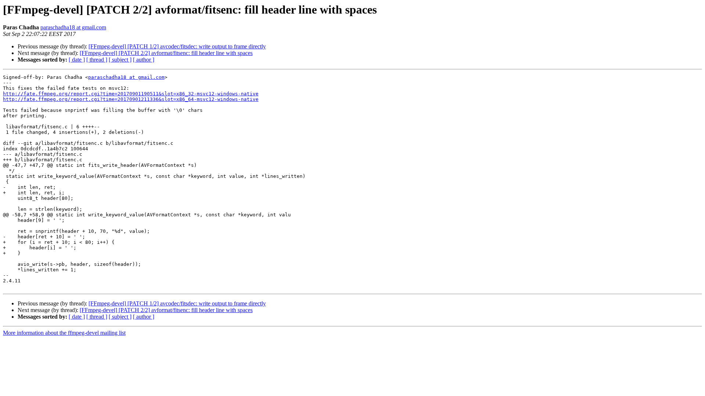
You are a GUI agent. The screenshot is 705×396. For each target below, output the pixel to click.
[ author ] (143, 59)
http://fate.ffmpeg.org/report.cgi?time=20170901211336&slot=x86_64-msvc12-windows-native (130, 99)
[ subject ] (120, 59)
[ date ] (77, 59)
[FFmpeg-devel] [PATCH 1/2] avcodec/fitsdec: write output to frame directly (177, 46)
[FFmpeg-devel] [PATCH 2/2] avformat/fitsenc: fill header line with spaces (166, 53)
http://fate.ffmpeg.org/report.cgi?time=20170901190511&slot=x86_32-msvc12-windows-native (130, 93)
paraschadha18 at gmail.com (73, 27)
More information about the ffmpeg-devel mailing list (64, 333)
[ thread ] (96, 59)
